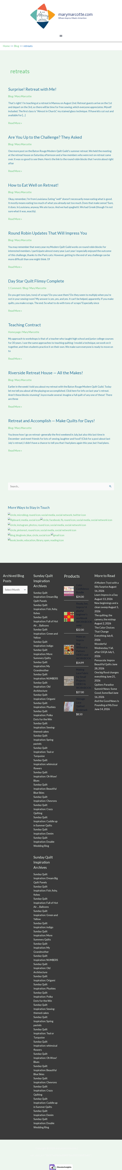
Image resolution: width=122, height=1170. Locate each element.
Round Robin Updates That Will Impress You (47, 233)
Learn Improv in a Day (106, 594)
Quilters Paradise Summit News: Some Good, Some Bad (105, 688)
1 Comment (14, 288)
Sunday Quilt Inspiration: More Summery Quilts (42, 653)
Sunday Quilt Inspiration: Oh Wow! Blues (45, 776)
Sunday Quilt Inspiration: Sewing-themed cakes (44, 727)
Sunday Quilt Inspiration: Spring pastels (43, 739)
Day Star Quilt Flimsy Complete (36, 281)
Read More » (15, 123)
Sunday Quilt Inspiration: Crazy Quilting (43, 809)
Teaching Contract (24, 324)
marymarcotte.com (75, 14)
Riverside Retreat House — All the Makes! (45, 372)
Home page (14, 332)
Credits (82, 1148)
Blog (10, 96)
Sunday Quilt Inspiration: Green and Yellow (45, 633)
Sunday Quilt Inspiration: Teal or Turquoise (43, 751)
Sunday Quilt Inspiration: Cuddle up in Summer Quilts (45, 821)
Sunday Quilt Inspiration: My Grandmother (41, 666)
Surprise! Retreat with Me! (32, 89)
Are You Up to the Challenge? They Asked (45, 137)
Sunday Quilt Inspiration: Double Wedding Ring (43, 841)
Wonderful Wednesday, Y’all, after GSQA (103, 647)
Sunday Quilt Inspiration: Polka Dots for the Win (43, 715)
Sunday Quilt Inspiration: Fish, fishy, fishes (45, 609)
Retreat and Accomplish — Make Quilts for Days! (51, 420)
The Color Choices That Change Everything (104, 631)
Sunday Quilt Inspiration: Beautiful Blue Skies (45, 788)
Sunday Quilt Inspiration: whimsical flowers (45, 764)
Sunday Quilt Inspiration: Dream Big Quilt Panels (45, 596)
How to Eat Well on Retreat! (33, 185)
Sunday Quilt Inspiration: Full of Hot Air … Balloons (45, 621)
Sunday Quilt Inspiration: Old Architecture (41, 686)
